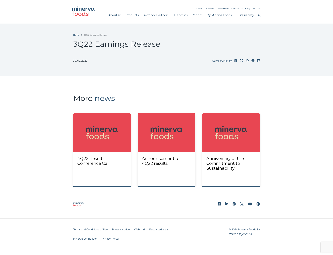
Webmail (139, 229)
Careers (198, 8)
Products (132, 15)
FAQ (247, 8)
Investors (209, 8)
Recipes (197, 15)
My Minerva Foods (219, 15)
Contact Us (236, 8)
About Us (114, 15)
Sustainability (245, 15)
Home (76, 35)
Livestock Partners (155, 15)
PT (259, 8)
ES (254, 8)
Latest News (223, 8)
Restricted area (158, 229)
